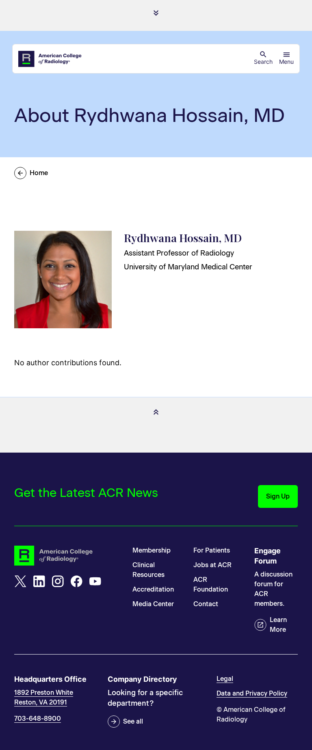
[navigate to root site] (67, 556)
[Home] (50, 59)
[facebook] (76, 581)
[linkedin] (39, 581)
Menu (286, 61)
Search (263, 61)
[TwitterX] (20, 581)
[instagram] (58, 581)
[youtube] (95, 581)
